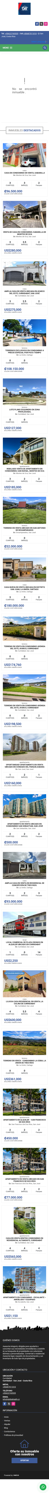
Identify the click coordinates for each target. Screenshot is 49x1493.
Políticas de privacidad (13, 1435)
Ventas (7, 1421)
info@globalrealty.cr (11, 1399)
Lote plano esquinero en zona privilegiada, (24, 411)
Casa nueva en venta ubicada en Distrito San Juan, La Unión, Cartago (24, 588)
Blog (6, 1428)
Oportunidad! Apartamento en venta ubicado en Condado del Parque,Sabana (24, 766)
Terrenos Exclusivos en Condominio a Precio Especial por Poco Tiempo (24, 351)
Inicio (6, 1417)
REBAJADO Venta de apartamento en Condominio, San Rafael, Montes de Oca (24, 470)
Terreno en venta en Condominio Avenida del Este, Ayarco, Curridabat (24, 647)
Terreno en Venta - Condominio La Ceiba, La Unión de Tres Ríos (24, 1062)
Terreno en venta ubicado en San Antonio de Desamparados (24, 529)
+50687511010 (30, 33)
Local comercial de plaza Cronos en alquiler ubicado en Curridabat (24, 943)
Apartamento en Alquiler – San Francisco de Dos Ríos (24, 1121)
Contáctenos (9, 1431)
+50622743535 (11, 33)
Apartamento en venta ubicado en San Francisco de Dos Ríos (24, 1180)
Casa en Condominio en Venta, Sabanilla (24, 173)
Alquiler (7, 1424)
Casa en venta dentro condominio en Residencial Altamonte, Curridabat (24, 1239)
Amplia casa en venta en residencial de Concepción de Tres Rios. (24, 884)
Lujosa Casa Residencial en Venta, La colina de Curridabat (24, 1002)
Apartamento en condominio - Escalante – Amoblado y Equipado (24, 1298)
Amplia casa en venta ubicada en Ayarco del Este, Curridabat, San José (24, 292)
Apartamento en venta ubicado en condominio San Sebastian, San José (24, 825)
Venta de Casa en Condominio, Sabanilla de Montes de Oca (24, 233)
